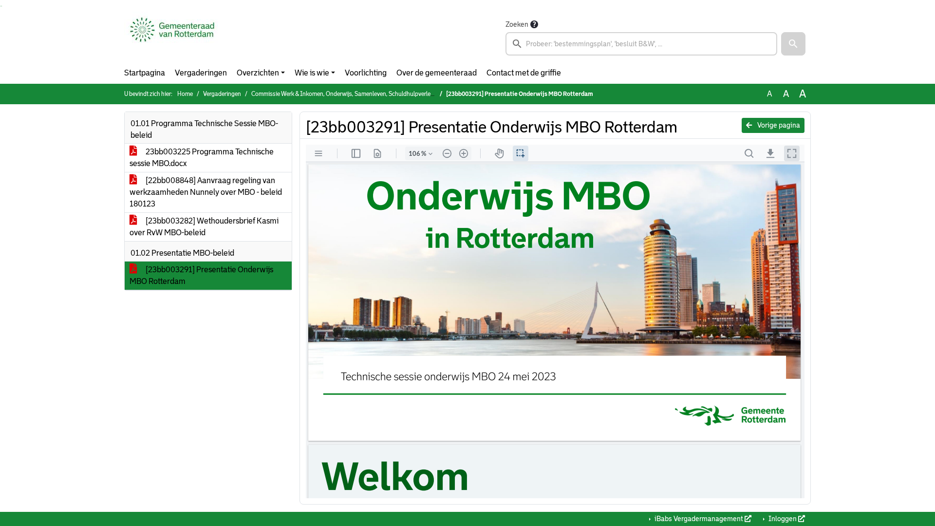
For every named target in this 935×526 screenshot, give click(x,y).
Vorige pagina (778, 125)
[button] (793, 44)
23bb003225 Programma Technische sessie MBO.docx (202, 158)
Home (185, 94)
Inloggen (782, 519)
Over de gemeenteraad (436, 73)
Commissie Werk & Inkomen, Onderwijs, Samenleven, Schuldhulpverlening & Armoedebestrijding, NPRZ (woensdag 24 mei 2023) (416, 94)
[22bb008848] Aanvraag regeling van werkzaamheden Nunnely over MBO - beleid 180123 (206, 192)
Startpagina (144, 73)
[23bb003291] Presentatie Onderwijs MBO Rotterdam (201, 275)
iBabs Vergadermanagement (699, 519)
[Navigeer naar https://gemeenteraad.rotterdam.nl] (172, 37)
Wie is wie (312, 73)
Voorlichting (366, 73)
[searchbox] (641, 44)
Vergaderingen (201, 73)
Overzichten (258, 73)
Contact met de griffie (523, 73)
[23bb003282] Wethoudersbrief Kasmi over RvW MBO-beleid (204, 227)
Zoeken (516, 24)
